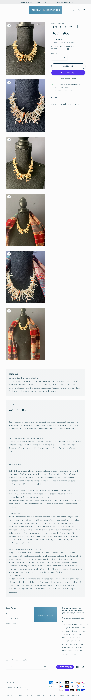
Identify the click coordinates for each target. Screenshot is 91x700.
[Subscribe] (45, 666)
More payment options (68, 78)
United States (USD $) (15, 687)
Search (8, 613)
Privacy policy (52, 695)
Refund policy (11, 623)
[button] (7, 10)
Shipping (54, 42)
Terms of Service (12, 618)
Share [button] (56, 97)
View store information (63, 91)
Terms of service (64, 695)
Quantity (54, 53)
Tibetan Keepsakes (16, 695)
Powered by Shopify (29, 695)
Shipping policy (76, 695)
